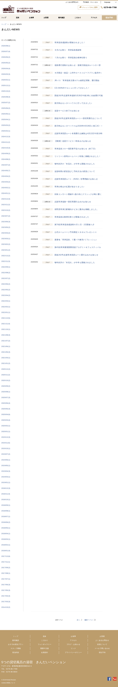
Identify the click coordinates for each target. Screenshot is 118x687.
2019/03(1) (5, 477)
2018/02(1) (5, 545)
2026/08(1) (5, 46)
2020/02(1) (5, 426)
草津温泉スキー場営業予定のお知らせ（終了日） (76, 149)
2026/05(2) (5, 63)
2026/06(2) (5, 57)
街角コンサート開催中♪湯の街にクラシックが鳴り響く (78, 194)
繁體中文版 (44, 648)
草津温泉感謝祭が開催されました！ (70, 42)
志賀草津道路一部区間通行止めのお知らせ (73, 202)
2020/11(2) (5, 375)
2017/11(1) (5, 562)
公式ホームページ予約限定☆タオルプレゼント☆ (76, 232)
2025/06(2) (5, 108)
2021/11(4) (5, 324)
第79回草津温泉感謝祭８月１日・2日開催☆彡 (74, 225)
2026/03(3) (5, 74)
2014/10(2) (5, 607)
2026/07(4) (5, 51)
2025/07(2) (5, 102)
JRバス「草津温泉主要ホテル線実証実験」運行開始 (77, 80)
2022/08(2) (5, 273)
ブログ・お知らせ (73, 644)
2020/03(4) (5, 420)
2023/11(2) (5, 204)
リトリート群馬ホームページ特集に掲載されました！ (78, 156)
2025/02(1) (5, 131)
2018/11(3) (5, 494)
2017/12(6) (5, 556)
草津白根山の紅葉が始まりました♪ (69, 187)
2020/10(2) (5, 380)
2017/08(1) (5, 573)
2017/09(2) (5, 567)
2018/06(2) (5, 522)
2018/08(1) (5, 511)
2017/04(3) (5, 596)
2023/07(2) (5, 216)
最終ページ (88, 620)
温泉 (44, 636)
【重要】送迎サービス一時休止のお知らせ (73, 141)
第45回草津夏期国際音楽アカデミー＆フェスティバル (78, 247)
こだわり (44, 640)
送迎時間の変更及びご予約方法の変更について (75, 171)
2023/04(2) (5, 233)
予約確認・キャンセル (90, 2)
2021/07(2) (5, 341)
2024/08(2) (5, 159)
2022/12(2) (5, 256)
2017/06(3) (5, 585)
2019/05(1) (5, 465)
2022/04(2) (5, 295)
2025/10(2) (5, 91)
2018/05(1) (5, 528)
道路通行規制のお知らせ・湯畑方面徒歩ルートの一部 (78, 65)
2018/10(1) (5, 499)
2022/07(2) (5, 278)
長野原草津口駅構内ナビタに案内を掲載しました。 (77, 209)
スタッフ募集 (16, 648)
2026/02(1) (5, 80)
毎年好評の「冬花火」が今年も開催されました (75, 164)
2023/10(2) (5, 210)
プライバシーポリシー (73, 652)
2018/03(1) (5, 539)
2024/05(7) (5, 170)
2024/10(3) (5, 148)
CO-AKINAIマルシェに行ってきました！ (72, 88)
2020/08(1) (5, 392)
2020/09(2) (5, 386)
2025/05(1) (5, 114)
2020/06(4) (5, 403)
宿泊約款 (15, 652)
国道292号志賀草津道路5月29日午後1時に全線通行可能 (79, 96)
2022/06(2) (5, 284)
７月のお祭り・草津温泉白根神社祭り (71, 58)
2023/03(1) (5, 238)
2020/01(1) (5, 431)
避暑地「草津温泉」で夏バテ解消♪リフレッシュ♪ (76, 240)
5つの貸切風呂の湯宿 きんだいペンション (33, 662)
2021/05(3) (5, 352)
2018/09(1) (5, 505)
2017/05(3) (5, 590)
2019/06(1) (5, 460)
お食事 (73, 636)
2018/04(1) (5, 533)
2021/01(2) (5, 363)
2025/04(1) (5, 119)
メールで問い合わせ (102, 648)
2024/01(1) (5, 193)
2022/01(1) (5, 312)
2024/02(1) (5, 188)
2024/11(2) (5, 142)
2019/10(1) (5, 448)
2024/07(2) (5, 165)
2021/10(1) (5, 329)
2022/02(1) (5, 307)
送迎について (102, 644)
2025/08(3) (5, 97)
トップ (15, 636)
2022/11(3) (5, 261)
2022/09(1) (5, 267)
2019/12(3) (5, 437)
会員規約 (44, 652)
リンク (73, 648)
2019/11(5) (5, 443)
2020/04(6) (5, 414)
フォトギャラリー (44, 644)
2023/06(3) (5, 222)
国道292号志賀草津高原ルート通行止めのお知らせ (76, 255)
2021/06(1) (5, 346)
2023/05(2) (5, 227)
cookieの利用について (8, 683)
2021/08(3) (5, 335)
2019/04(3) (5, 471)
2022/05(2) (5, 290)
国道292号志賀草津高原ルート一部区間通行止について (78, 118)
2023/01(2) (5, 250)
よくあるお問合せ (102, 640)
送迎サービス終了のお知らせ (67, 111)
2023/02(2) (5, 244)
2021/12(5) (5, 318)
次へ (78, 620)
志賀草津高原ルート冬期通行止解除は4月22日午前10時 (78, 133)
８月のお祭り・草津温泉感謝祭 (68, 50)
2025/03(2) (5, 125)
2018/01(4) (5, 551)
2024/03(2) (5, 182)
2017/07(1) (5, 579)
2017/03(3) (5, 601)
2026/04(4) (5, 68)
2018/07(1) (5, 516)
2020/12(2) (5, 369)
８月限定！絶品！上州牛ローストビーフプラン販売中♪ (78, 73)
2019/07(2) (5, 454)
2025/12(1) (5, 85)
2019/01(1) (5, 482)
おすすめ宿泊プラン (15, 644)
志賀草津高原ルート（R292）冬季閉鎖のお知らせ (76, 179)
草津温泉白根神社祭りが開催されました (72, 217)
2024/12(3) (5, 136)
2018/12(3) (5, 488)
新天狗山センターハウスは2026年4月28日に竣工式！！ (79, 126)
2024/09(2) (5, 153)
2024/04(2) (5, 176)
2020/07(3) (5, 397)
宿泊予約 (102, 652)
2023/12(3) (5, 199)
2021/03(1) (5, 358)
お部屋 (102, 636)
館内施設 (15, 640)
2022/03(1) (5, 301)
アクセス (73, 640)
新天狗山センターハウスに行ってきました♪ (73, 103)
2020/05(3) (5, 409)
